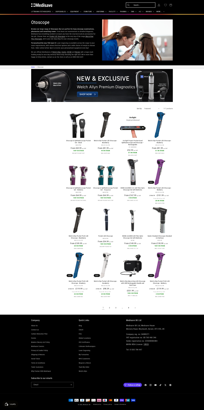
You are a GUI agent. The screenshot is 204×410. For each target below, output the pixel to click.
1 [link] (103, 308)
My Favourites (84, 354)
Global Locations (85, 338)
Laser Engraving (84, 350)
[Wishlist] (165, 5)
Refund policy (97, 404)
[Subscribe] (71, 385)
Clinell (81, 330)
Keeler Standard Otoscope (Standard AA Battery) (160, 237)
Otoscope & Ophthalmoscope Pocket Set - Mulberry (78, 189)
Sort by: (139, 108)
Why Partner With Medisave (41, 371)
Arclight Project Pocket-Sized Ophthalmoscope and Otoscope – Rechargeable (133, 142)
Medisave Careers (37, 346)
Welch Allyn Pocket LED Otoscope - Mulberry (160, 189)
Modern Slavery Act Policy (40, 342)
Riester (77, 52)
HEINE (69, 52)
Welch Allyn (56, 52)
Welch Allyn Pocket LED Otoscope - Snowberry (105, 282)
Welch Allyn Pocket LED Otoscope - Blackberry (105, 141)
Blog (80, 326)
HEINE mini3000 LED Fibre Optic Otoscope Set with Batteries (132, 237)
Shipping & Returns (38, 354)
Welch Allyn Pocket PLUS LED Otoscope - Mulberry (160, 282)
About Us (34, 326)
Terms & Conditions (38, 363)
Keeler (64, 52)
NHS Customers (84, 359)
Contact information (120, 404)
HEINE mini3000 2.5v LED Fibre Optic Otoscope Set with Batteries (133, 189)
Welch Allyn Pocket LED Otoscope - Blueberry (160, 141)
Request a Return (85, 363)
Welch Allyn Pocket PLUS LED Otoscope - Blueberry (78, 282)
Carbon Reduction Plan (39, 334)
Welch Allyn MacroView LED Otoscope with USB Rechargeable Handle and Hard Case (132, 283)
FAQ (80, 334)
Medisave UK (86, 404)
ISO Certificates (84, 342)
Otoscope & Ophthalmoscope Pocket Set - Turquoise (105, 189)
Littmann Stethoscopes (87, 346)
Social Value (35, 359)
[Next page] (135, 307)
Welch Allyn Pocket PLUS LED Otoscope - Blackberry (78, 237)
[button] (42, 11)
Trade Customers (37, 367)
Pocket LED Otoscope (105, 236)
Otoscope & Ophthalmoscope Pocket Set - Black (78, 141)
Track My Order (84, 367)
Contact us (35, 330)
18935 (146, 344)
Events (33, 338)
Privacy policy (108, 404)
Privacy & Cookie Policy (39, 350)
